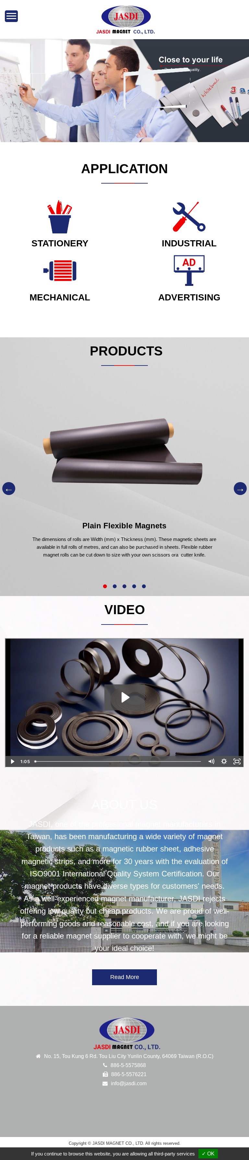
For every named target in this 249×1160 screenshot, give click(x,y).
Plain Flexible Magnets (124, 525)
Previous (8, 488)
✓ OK (208, 1153)
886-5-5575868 (128, 1065)
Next (240, 488)
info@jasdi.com (129, 1083)
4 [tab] (134, 586)
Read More (124, 977)
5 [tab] (144, 586)
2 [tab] (115, 586)
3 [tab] (124, 586)
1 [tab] (105, 586)
